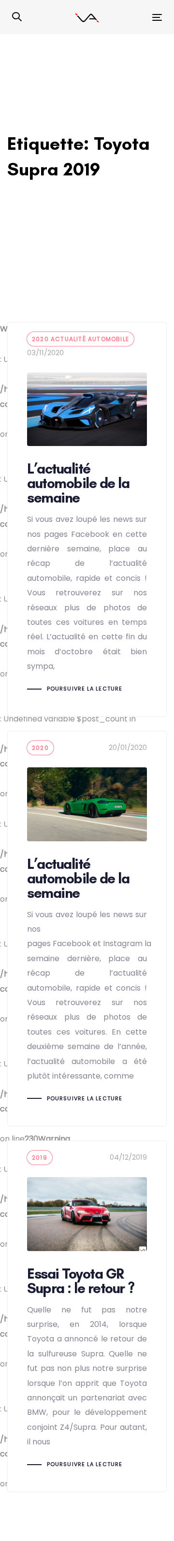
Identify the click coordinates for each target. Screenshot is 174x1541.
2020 (40, 748)
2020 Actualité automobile (80, 339)
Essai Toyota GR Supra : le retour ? (87, 1316)
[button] (17, 17)
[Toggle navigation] (137, 17)
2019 (39, 1157)
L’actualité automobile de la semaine (87, 519)
